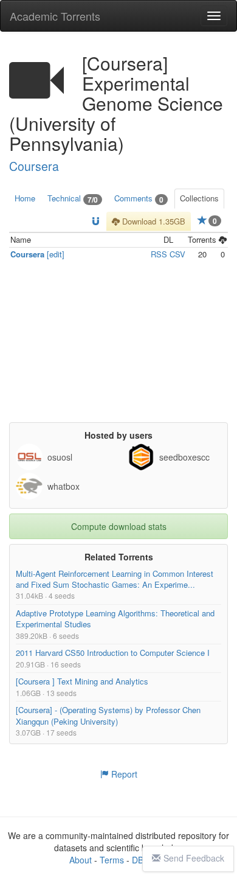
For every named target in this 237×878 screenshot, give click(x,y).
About (80, 860)
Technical (72, 198)
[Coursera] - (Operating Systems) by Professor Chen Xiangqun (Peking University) (108, 716)
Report (123, 774)
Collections (199, 198)
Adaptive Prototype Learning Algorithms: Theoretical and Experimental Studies (115, 618)
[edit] (55, 254)
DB (137, 860)
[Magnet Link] (95, 222)
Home (25, 198)
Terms (112, 860)
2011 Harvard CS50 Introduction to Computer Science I (113, 653)
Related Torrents (118, 557)
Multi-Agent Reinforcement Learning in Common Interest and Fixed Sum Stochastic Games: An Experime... (114, 579)
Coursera (34, 166)
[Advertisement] (118, 346)
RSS (159, 254)
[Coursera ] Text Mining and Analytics (82, 682)
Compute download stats (119, 526)
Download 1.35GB (152, 221)
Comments (138, 198)
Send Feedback (193, 858)
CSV (177, 254)
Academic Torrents (55, 16)
